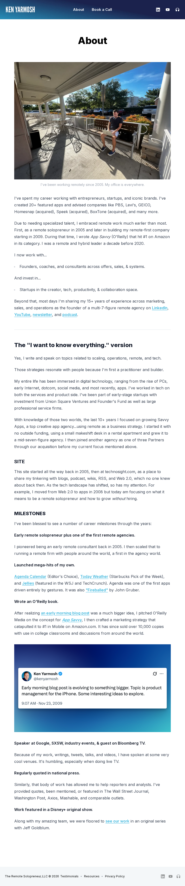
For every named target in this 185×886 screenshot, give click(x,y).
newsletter (42, 314)
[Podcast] (175, 10)
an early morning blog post (65, 613)
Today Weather (94, 576)
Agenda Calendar (30, 576)
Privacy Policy (115, 876)
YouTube (22, 314)
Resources (91, 876)
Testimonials (69, 876)
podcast (69, 314)
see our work (117, 821)
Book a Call (102, 9)
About (78, 9)
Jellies (28, 583)
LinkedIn (159, 307)
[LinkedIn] (158, 10)
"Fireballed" (97, 590)
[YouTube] (167, 10)
